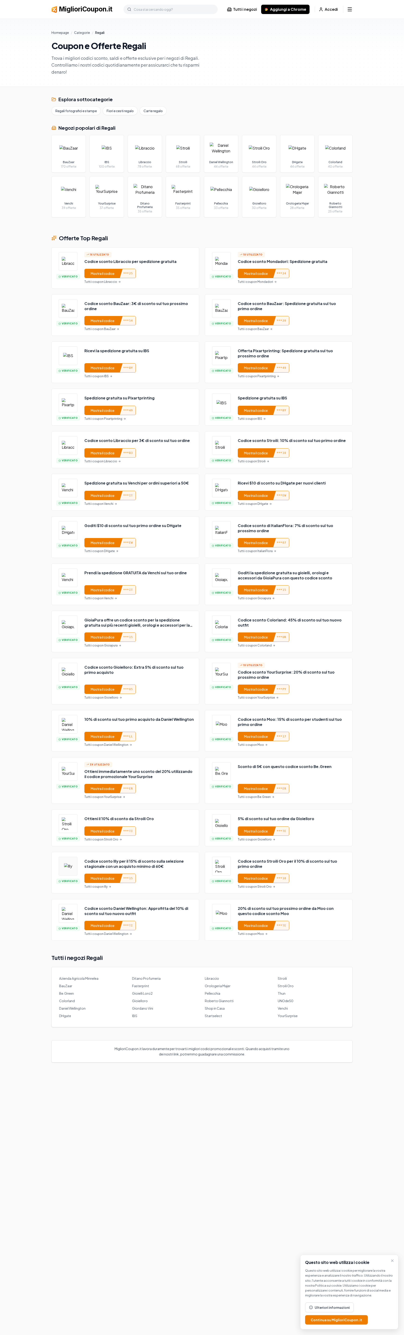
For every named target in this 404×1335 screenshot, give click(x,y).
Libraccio (212, 978)
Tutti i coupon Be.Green (254, 797)
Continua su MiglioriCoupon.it (336, 1320)
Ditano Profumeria (146, 978)
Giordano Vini (142, 1008)
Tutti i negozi (245, 9)
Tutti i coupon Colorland (255, 645)
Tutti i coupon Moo (251, 744)
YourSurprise (288, 1016)
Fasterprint (140, 986)
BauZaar (65, 986)
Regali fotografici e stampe (76, 111)
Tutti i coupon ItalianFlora (255, 551)
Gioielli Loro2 (142, 993)
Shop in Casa (215, 1008)
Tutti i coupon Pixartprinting (257, 376)
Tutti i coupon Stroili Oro (101, 839)
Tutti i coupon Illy (96, 886)
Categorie (82, 32)
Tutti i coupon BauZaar (99, 329)
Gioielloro (140, 1001)
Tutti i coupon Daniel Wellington (106, 744)
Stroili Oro (286, 986)
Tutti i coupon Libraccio (100, 282)
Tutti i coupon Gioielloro (101, 697)
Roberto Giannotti (219, 1001)
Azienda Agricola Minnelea (78, 978)
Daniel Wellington (72, 1008)
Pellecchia (212, 993)
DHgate (65, 1016)
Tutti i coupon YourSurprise (256, 697)
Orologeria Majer (218, 986)
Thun (281, 993)
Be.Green (66, 993)
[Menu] (350, 9)
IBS (134, 1016)
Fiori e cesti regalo (120, 111)
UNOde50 (285, 1001)
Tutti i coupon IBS (96, 376)
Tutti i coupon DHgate (253, 504)
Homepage (60, 32)
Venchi (283, 1008)
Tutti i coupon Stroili (252, 461)
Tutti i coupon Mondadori (255, 282)
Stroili (282, 978)
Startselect (213, 1016)
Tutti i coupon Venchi (98, 504)
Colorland (67, 1001)
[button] (125, 268)
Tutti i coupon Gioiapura (254, 598)
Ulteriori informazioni (332, 1307)
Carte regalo (153, 111)
